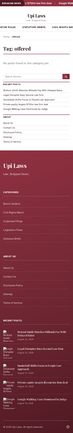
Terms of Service (12, 141)
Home (6, 36)
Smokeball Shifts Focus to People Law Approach (29, 99)
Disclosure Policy (12, 132)
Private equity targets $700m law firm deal (25, 104)
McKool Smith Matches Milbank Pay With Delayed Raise (32, 90)
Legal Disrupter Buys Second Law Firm (23, 95)
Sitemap (7, 137)
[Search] (66, 76)
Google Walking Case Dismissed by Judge (25, 109)
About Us (8, 123)
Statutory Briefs (34, 27)
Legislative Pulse (13, 229)
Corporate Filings (13, 221)
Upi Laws (36, 16)
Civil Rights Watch (13, 212)
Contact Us (9, 127)
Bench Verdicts (11, 203)
